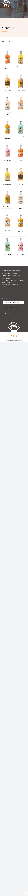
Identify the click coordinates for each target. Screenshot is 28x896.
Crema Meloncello (7, 137)
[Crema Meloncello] (7, 127)
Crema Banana (21, 67)
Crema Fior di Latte (7, 113)
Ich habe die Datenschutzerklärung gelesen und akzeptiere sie (11, 308)
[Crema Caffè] (7, 81)
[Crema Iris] (20, 103)
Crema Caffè (7, 91)
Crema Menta (20, 137)
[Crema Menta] (20, 127)
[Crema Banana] (20, 57)
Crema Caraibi (21, 91)
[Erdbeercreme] (7, 150)
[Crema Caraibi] (20, 81)
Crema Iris (21, 113)
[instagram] (13, 336)
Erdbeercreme (7, 160)
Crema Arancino (7, 67)
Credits (20, 340)
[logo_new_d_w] (14, 322)
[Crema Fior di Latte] (7, 103)
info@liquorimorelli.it (7, 286)
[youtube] (16, 336)
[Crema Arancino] (7, 57)
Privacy (7, 340)
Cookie (10, 340)
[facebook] (11, 336)
